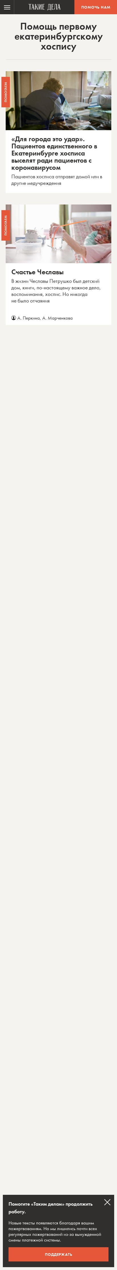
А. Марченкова (57, 318)
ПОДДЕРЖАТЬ (58, 1254)
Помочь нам (95, 7)
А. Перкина (28, 318)
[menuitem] (7, 7)
